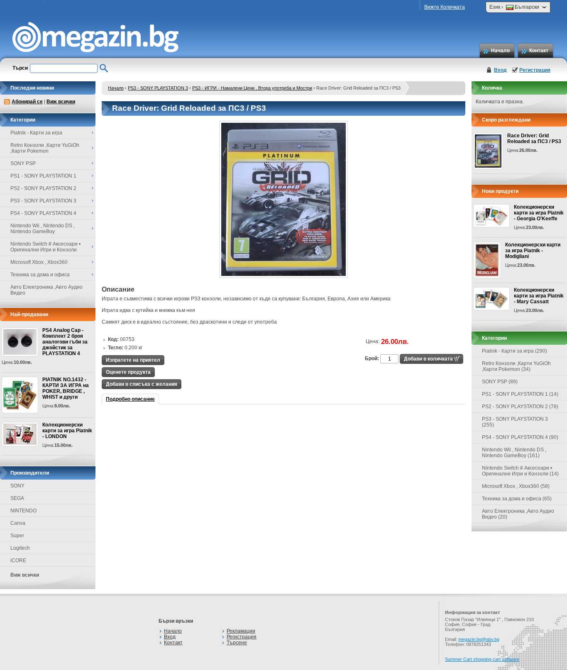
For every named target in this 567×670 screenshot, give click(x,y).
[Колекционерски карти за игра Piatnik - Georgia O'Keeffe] (491, 215)
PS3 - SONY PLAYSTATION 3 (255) (515, 422)
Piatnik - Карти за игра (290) (514, 351)
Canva (17, 523)
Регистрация (534, 70)
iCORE (18, 560)
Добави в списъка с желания (141, 384)
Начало (500, 51)
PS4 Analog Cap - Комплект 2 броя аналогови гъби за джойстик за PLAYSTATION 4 (65, 341)
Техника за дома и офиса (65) (517, 499)
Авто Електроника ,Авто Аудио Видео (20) (518, 514)
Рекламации (241, 631)
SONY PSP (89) (500, 382)
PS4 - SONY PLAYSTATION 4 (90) (520, 437)
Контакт (538, 51)
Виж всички (60, 102)
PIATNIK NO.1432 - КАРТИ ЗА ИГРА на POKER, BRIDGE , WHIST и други (65, 388)
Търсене (237, 643)
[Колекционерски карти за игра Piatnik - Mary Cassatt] (491, 298)
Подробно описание (130, 399)
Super (17, 535)
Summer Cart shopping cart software (482, 659)
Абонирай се (27, 102)
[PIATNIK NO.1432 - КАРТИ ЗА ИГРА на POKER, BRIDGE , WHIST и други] (20, 395)
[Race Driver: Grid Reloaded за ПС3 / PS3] (283, 276)
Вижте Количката (444, 7)
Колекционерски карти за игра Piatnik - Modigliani (532, 250)
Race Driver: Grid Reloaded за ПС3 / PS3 (534, 138)
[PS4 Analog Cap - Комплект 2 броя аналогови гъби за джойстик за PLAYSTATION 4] (20, 341)
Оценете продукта (128, 372)
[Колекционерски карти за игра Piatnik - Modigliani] (487, 260)
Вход (500, 70)
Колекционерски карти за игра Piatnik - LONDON (67, 430)
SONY (17, 486)
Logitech (20, 548)
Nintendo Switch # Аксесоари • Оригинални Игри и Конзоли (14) (520, 471)
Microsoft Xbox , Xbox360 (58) (516, 486)
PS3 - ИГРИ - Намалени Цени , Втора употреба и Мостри (252, 87)
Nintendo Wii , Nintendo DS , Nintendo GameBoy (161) (514, 452)
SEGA (17, 498)
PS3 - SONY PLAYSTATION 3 (158, 87)
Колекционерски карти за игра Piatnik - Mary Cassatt (539, 296)
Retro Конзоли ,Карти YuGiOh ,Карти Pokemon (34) (516, 366)
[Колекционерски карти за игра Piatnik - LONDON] (20, 434)
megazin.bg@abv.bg (478, 639)
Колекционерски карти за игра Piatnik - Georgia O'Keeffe (539, 213)
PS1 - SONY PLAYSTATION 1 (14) (520, 394)
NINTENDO (23, 511)
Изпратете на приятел (133, 360)
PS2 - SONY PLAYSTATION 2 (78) (520, 406)
